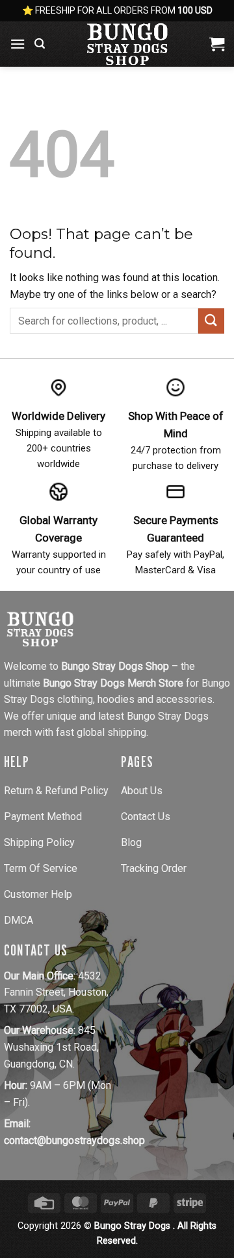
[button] (17, 44)
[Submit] (211, 321)
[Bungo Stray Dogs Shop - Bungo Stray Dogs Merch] (127, 44)
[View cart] (216, 44)
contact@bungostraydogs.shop (74, 1140)
